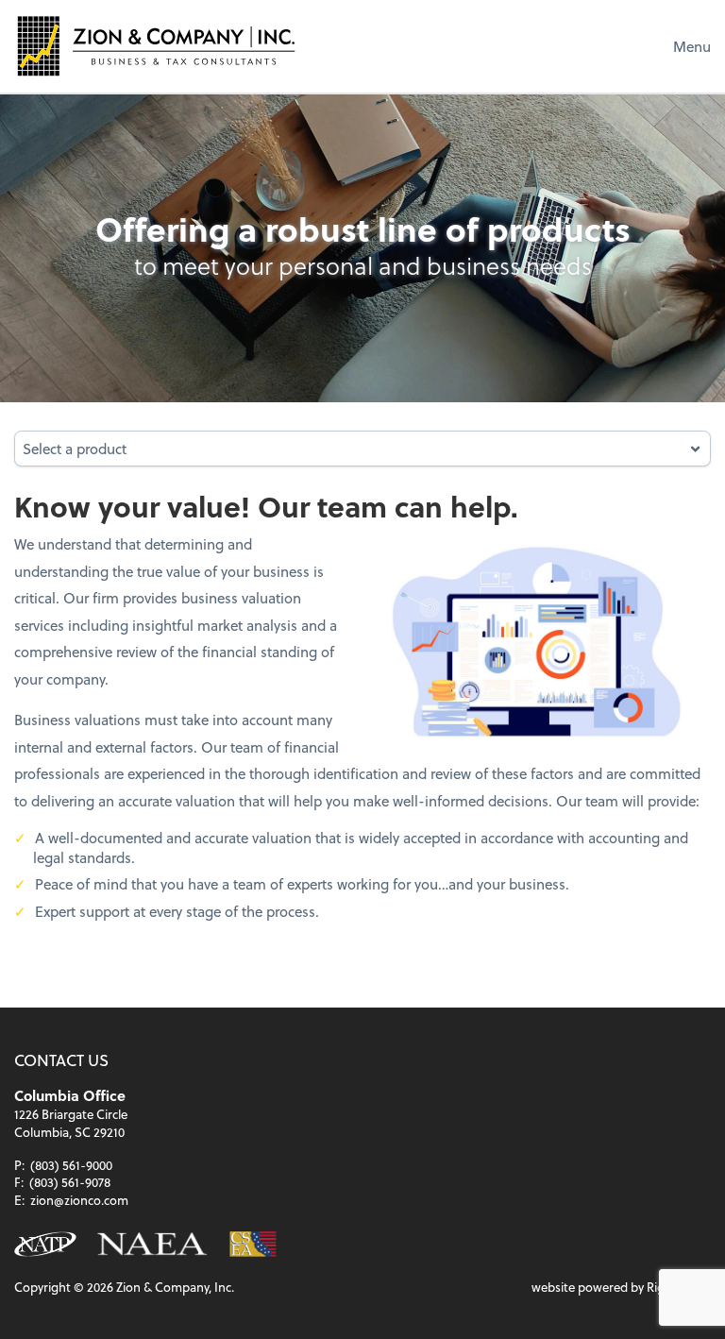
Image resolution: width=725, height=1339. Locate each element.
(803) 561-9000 (71, 1165)
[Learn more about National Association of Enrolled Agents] (152, 1244)
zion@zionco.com (79, 1200)
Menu (692, 46)
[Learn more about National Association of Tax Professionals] (45, 1244)
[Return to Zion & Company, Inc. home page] (155, 46)
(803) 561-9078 (69, 1182)
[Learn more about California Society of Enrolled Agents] (252, 1244)
